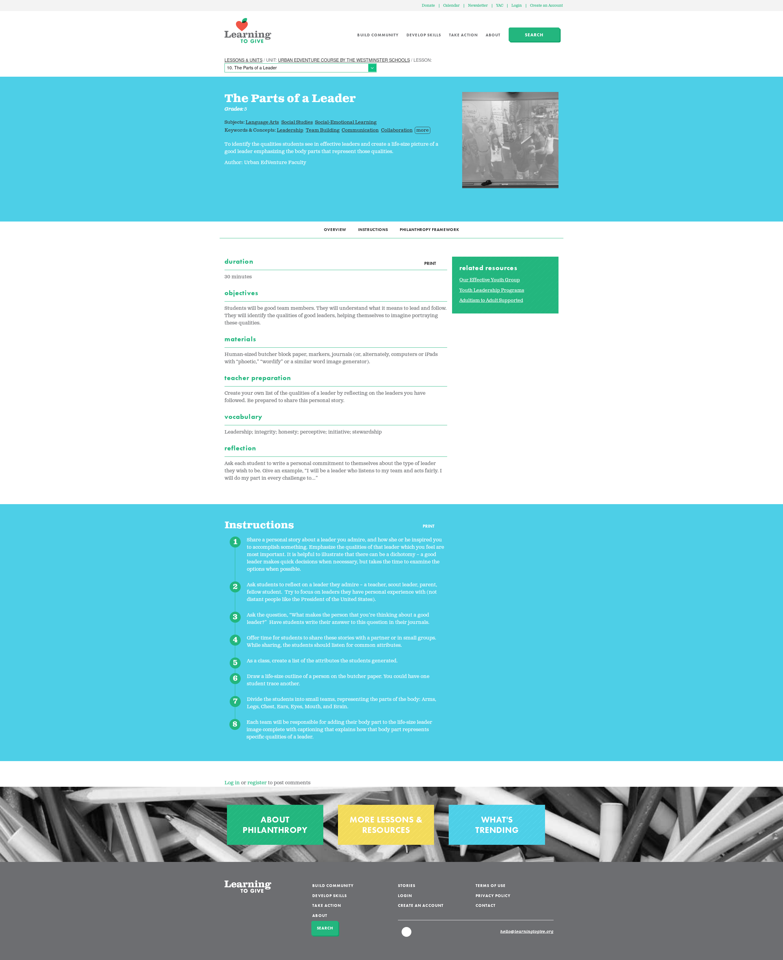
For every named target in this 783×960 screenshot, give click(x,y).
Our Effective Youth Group (489, 280)
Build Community (378, 35)
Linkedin (406, 934)
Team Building (323, 130)
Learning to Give (248, 30)
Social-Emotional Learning (346, 122)
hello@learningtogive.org (527, 932)
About (493, 35)
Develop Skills (423, 35)
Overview (335, 229)
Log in (232, 783)
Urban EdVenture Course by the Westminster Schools (344, 60)
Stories (406, 885)
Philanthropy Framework (429, 229)
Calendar (451, 5)
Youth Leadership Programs (491, 290)
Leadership (290, 130)
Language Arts (262, 122)
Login (516, 5)
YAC (499, 5)
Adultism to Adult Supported (491, 300)
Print (430, 263)
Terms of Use (491, 885)
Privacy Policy (493, 895)
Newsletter (478, 5)
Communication (360, 130)
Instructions (373, 229)
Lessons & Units (243, 60)
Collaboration (397, 130)
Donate (428, 5)
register (257, 783)
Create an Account (546, 5)
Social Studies (297, 122)
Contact (485, 905)
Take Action (463, 35)
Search (534, 35)
